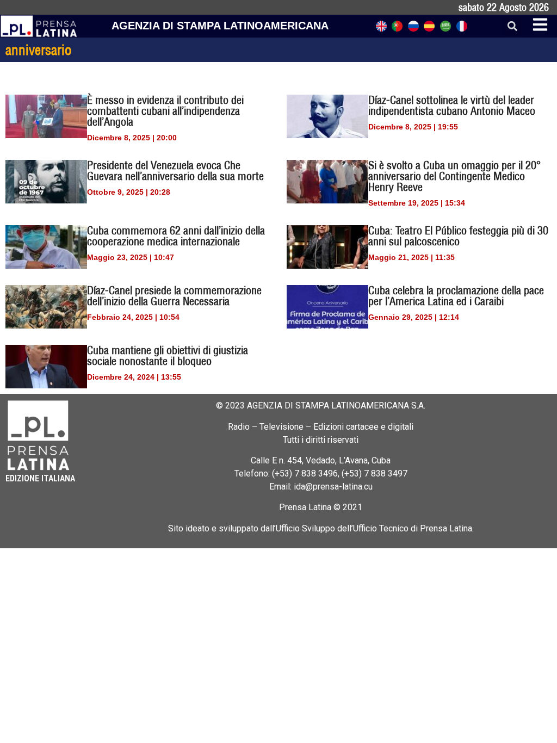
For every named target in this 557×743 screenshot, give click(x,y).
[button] (512, 26)
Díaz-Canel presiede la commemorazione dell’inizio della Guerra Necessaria (174, 295)
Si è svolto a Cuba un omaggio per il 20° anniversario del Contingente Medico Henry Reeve (454, 176)
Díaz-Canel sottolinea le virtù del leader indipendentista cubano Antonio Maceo (451, 105)
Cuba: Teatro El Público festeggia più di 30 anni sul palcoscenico (458, 236)
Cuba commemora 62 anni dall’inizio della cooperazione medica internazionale (176, 236)
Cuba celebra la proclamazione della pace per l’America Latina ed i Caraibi (456, 295)
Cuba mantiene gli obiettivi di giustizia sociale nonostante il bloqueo (167, 355)
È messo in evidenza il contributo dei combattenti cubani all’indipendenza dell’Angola (165, 110)
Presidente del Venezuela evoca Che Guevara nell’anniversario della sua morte (175, 170)
